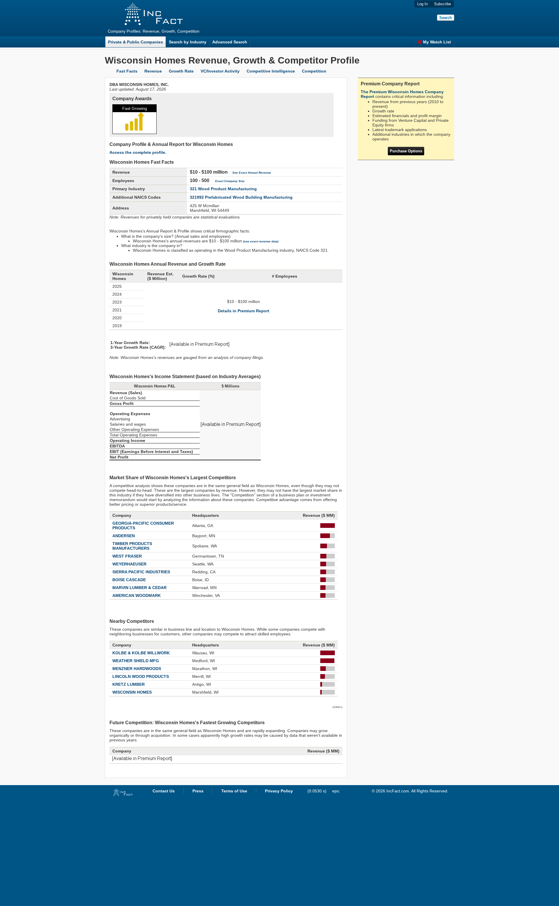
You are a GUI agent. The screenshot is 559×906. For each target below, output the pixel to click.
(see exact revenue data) (260, 241)
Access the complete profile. (137, 152)
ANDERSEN (123, 535)
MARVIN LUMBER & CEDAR (139, 587)
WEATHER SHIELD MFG (135, 660)
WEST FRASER (127, 556)
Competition (314, 71)
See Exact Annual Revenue (251, 172)
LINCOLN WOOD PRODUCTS (140, 676)
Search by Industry (187, 42)
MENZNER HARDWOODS (136, 668)
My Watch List (437, 42)
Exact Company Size (230, 181)
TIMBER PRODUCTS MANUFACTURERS (132, 546)
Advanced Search (229, 42)
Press (198, 791)
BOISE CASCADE (129, 579)
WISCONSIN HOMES (132, 692)
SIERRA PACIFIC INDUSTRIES (141, 572)
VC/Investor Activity (220, 71)
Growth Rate (181, 71)
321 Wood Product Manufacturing (223, 188)
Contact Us (164, 791)
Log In (422, 4)
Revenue (153, 71)
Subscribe (442, 4)
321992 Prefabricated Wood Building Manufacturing (241, 197)
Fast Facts (126, 71)
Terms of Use (234, 791)
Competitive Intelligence (271, 71)
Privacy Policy (279, 791)
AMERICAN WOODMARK (136, 595)
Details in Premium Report (243, 311)
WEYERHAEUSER (129, 564)
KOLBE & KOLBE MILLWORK (141, 653)
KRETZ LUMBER (128, 684)
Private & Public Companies (135, 42)
